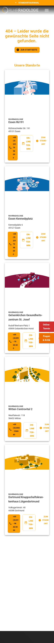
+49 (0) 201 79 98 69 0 (14, 147)
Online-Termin (46, 326)
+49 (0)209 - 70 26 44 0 (16, 341)
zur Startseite (29, 50)
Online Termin (28, 143)
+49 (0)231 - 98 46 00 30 (16, 523)
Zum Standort (43, 140)
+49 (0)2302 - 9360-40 (16, 429)
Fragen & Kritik (46, 338)
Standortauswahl (28, 2)
